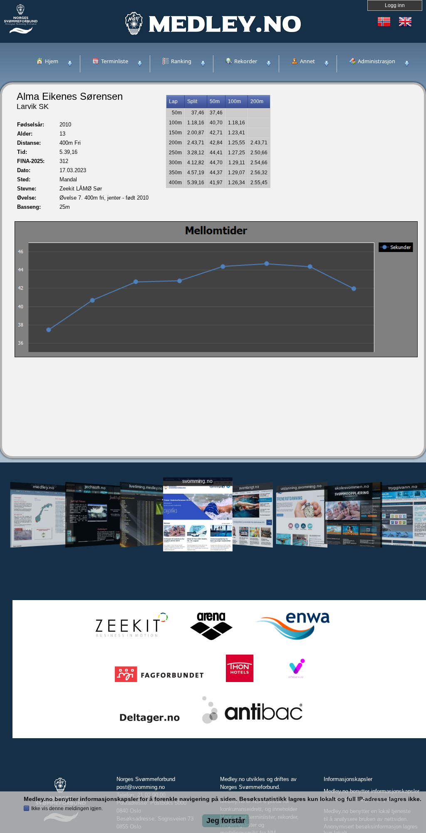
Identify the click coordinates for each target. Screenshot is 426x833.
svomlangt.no (249, 487)
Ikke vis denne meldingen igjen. (67, 808)
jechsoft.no (94, 487)
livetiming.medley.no (145, 487)
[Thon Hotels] (239, 682)
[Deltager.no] (150, 724)
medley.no (43, 487)
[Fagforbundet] (159, 682)
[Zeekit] (130, 640)
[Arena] (211, 640)
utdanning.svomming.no (301, 487)
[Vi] (296, 682)
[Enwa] (292, 640)
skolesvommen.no (352, 487)
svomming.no (197, 481)
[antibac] (252, 724)
